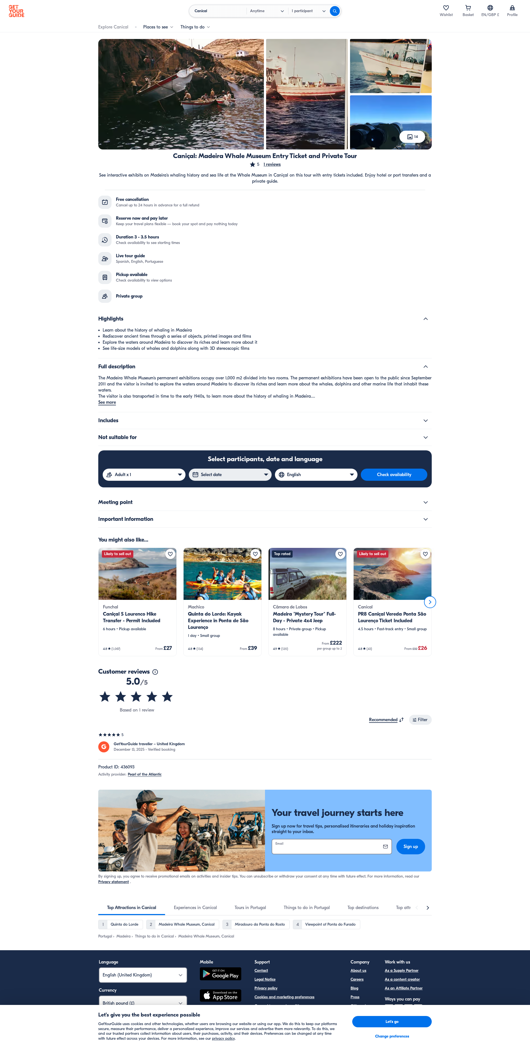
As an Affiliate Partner (404, 988)
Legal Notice (265, 979)
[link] (137, 602)
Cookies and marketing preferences (284, 997)
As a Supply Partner (401, 970)
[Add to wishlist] (170, 554)
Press (355, 997)
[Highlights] (426, 319)
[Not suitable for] (426, 437)
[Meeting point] (426, 502)
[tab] (131, 907)
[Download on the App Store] (220, 996)
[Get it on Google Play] (220, 974)
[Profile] (512, 7)
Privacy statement (113, 881)
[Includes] (426, 420)
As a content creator (402, 979)
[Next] (430, 602)
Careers (357, 979)
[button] (265, 164)
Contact (261, 970)
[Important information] (426, 519)
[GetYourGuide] (16, 11)
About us (358, 970)
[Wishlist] (446, 7)
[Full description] (426, 367)
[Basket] (468, 7)
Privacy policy (266, 988)
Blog (354, 988)
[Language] (490, 7)
